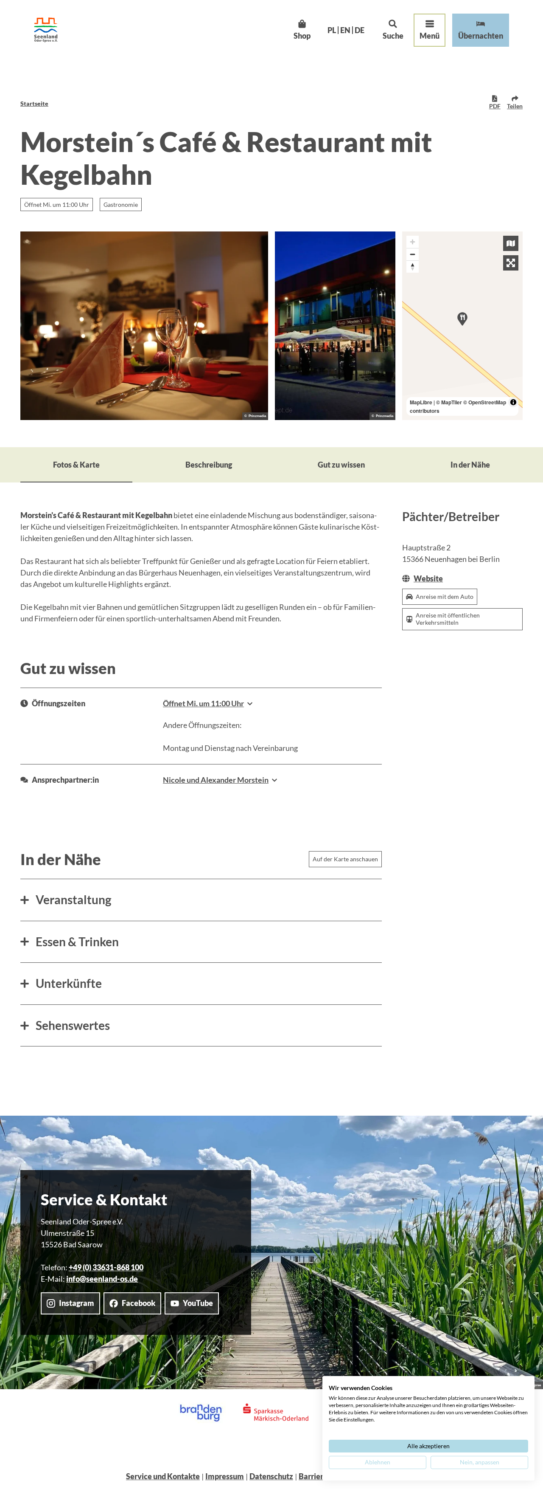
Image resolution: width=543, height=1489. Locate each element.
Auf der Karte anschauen (345, 859)
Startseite (34, 103)
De (359, 30)
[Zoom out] (412, 254)
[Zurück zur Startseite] (46, 29)
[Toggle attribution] (513, 402)
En (345, 30)
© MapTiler (449, 402)
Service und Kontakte (163, 1476)
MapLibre (421, 402)
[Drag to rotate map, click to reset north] (412, 266)
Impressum (224, 1476)
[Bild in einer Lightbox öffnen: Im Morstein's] (144, 325)
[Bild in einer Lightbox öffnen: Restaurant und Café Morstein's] (335, 325)
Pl (331, 30)
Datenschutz (271, 1476)
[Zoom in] (412, 242)
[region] (462, 325)
